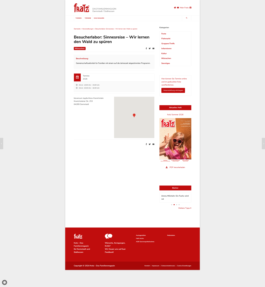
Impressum (155, 266)
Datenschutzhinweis (168, 266)
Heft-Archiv (140, 238)
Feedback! (109, 252)
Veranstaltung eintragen (173, 90)
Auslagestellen (141, 235)
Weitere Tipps (184, 208)
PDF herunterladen (177, 167)
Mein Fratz (184, 7)
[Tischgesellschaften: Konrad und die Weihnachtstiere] (1, 143)
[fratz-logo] (82, 7)
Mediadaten (171, 235)
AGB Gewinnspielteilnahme (145, 242)
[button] (171, 205)
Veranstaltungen (88, 29)
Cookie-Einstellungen (184, 266)
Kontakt (147, 266)
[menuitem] (78, 18)
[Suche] (186, 18)
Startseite (77, 29)
